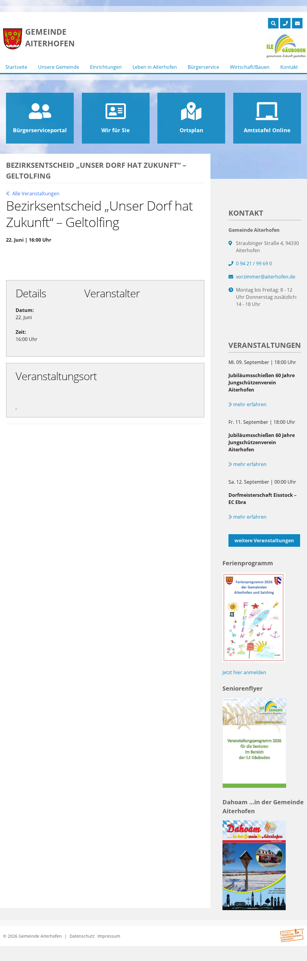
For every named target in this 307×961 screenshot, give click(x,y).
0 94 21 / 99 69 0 (254, 263)
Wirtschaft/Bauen (250, 67)
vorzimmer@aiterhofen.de (265, 276)
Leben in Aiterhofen (155, 67)
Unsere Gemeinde (58, 67)
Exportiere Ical (133, 261)
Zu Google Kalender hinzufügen (55, 261)
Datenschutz (82, 936)
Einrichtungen (106, 67)
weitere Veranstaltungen (264, 540)
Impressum (108, 936)
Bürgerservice (203, 67)
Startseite (16, 67)
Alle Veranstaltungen (35, 193)
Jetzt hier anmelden (244, 672)
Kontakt (289, 67)
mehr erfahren (249, 404)
